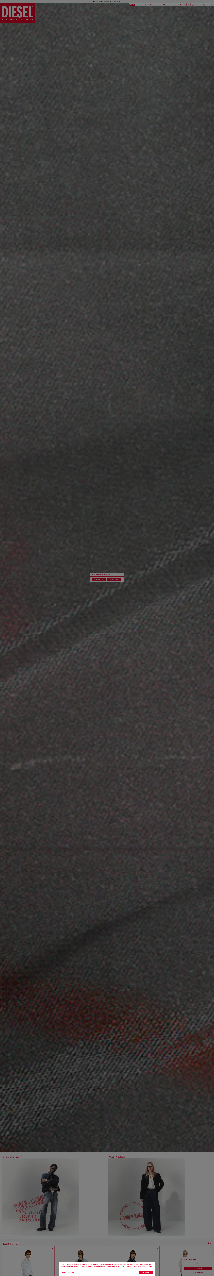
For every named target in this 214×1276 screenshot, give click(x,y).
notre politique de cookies (69, 1268)
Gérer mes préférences (123, 1266)
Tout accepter (145, 1272)
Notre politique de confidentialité (143, 1266)
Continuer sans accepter (67, 1272)
